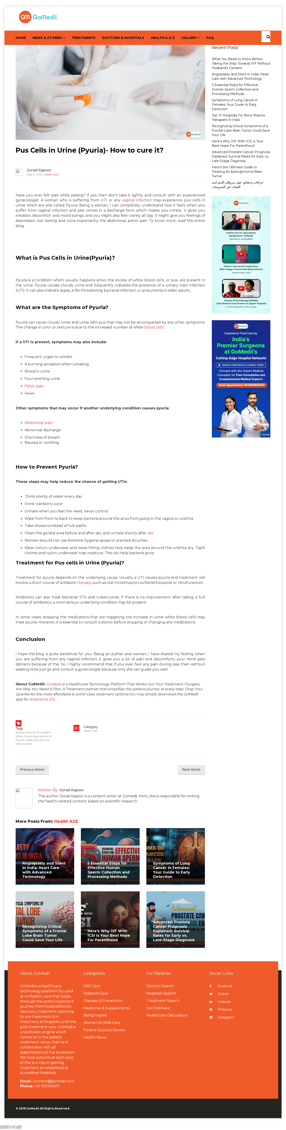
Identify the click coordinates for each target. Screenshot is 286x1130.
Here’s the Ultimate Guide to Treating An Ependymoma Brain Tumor (237, 171)
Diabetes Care (95, 993)
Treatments (83, 38)
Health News (94, 1037)
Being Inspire (95, 1015)
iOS (52, 699)
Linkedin (224, 1002)
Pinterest (225, 1010)
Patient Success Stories (104, 1030)
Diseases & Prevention (102, 1001)
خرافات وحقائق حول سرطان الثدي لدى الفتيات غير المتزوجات (237, 184)
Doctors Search (160, 986)
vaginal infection (137, 200)
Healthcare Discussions (166, 1015)
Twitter (223, 994)
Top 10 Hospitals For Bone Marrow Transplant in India (238, 117)
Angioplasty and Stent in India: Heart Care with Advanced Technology (43, 870)
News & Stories (47, 38)
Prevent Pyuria (25, 732)
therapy (84, 583)
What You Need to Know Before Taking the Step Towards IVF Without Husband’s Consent (241, 63)
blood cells (154, 327)
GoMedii (53, 684)
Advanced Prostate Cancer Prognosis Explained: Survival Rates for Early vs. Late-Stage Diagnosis (174, 931)
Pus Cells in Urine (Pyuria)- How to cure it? (90, 150)
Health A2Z (51, 174)
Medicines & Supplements (106, 1008)
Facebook (224, 986)
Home (21, 38)
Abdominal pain (39, 423)
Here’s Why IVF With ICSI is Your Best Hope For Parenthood (237, 143)
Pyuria (28, 736)
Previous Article (32, 770)
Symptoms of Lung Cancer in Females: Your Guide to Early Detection (171, 870)
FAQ (210, 38)
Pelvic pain (34, 386)
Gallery (189, 38)
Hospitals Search (161, 993)
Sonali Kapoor (39, 170)
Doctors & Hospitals (123, 38)
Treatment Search (162, 1001)
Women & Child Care (101, 1023)
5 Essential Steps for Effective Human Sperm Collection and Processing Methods (109, 870)
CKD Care (91, 986)
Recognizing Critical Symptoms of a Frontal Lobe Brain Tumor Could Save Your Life (44, 933)
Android (36, 699)
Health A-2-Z (163, 38)
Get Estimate (158, 1008)
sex (151, 533)
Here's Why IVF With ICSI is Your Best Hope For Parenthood (109, 935)
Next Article (191, 770)
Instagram (226, 1017)
